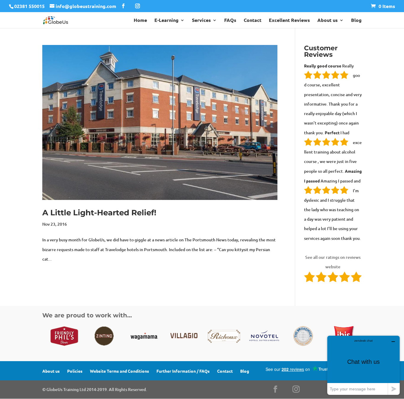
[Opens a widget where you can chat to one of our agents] (363, 365)
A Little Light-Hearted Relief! (99, 212)
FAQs (230, 20)
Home (140, 20)
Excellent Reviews (289, 20)
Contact (252, 20)
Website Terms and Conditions (119, 371)
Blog (356, 20)
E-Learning (166, 20)
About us (327, 20)
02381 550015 (29, 6)
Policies (75, 371)
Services (201, 20)
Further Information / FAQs (183, 371)
